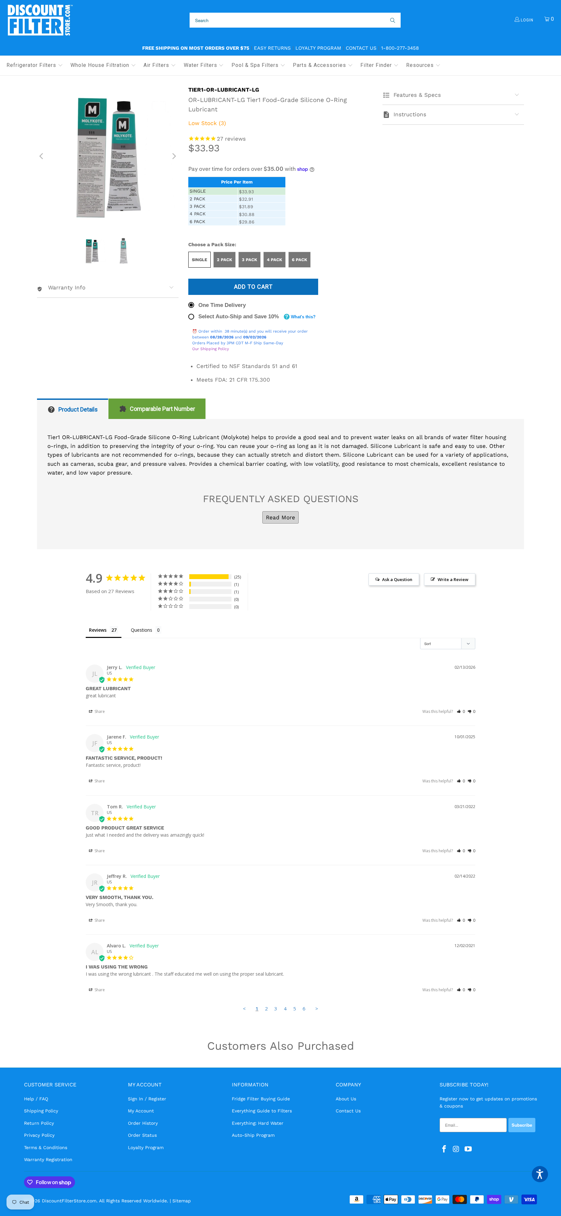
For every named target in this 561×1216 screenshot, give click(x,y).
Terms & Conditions (45, 1147)
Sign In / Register (147, 1098)
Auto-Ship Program (253, 1135)
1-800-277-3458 (400, 48)
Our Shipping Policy (210, 349)
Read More (280, 517)
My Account (141, 1110)
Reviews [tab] (97, 630)
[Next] (173, 156)
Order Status (142, 1135)
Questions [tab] (141, 630)
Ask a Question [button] (397, 579)
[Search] (392, 20)
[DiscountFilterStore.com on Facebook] (444, 1149)
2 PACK (224, 259)
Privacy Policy (39, 1135)
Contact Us (361, 48)
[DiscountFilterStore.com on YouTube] (468, 1149)
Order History (143, 1123)
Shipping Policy (41, 1110)
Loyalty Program (318, 48)
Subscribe (522, 1125)
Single (199, 259)
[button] (35, 65)
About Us (346, 1098)
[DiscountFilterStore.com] (39, 20)
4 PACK (274, 259)
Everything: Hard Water (257, 1123)
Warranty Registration (48, 1159)
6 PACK (299, 259)
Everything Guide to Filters (262, 1110)
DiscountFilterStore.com (69, 1200)
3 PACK (249, 259)
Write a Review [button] (453, 579)
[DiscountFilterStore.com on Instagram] (456, 1149)
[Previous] (42, 156)
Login (526, 20)
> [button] (316, 1008)
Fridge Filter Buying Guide (261, 1098)
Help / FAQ (36, 1098)
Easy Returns (272, 48)
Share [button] (99, 711)
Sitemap (181, 1200)
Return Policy (39, 1123)
